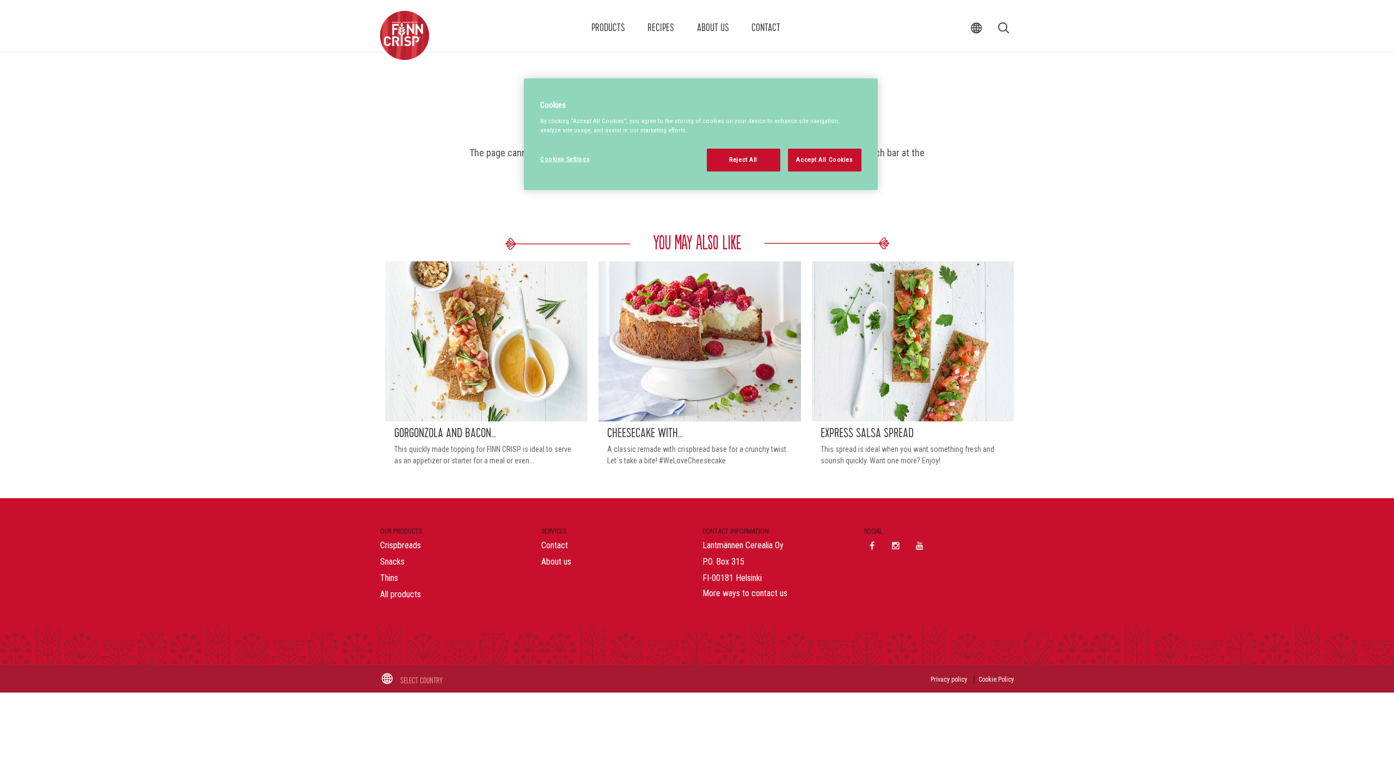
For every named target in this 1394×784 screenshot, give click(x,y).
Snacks (392, 561)
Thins (389, 578)
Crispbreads (400, 545)
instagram (896, 545)
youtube (920, 545)
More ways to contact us (744, 593)
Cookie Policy (996, 679)
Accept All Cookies (824, 159)
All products (400, 594)
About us (713, 27)
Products (608, 27)
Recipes (660, 27)
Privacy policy (949, 679)
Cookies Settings (565, 159)
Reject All (743, 159)
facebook (872, 545)
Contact (765, 27)
